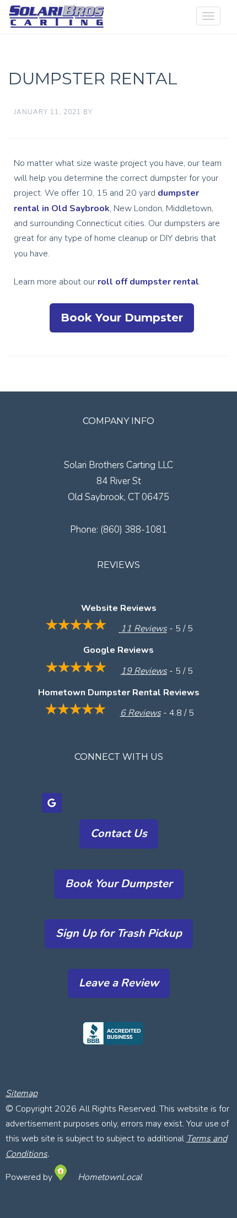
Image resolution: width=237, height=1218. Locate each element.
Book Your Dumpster (122, 317)
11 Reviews (142, 629)
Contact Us (118, 833)
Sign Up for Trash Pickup (119, 933)
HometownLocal (110, 1177)
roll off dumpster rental (148, 282)
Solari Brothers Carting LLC (62, 17)
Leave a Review (119, 982)
